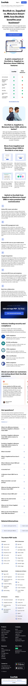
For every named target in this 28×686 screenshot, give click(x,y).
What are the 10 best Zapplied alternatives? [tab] (9, 506)
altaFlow (3, 656)
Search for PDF (21, 610)
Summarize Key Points (7, 606)
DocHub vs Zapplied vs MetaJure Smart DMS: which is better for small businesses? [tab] (10, 445)
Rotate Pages (21, 560)
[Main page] (4, 2)
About (16, 629)
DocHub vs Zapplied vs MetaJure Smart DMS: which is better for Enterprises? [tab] (10, 437)
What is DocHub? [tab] (6, 451)
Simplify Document (8, 602)
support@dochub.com (5, 665)
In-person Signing (7, 583)
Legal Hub (17, 634)
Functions (3, 640)
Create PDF (20, 547)
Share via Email (21, 579)
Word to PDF (7, 544)
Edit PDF (19, 544)
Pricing (2, 635)
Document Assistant (8, 599)
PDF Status (20, 585)
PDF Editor (3, 629)
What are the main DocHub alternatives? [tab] (8, 499)
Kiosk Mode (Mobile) (6, 587)
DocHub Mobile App (5, 650)
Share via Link (21, 576)
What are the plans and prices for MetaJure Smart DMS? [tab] (10, 488)
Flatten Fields (20, 552)
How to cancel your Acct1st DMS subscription (11, 525)
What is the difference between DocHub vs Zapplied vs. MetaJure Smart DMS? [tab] (10, 429)
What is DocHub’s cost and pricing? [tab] (8, 481)
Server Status (4, 634)
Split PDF (20, 555)
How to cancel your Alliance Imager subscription (11, 530)
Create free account (14, 35)
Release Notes (18, 639)
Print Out (20, 618)
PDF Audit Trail (21, 599)
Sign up (24, 2)
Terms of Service (19, 631)
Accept (14, 682)
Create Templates (21, 587)
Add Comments (21, 574)
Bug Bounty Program (20, 640)
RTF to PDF (6, 563)
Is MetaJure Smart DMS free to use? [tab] (9, 475)
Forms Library (4, 637)
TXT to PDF (6, 547)
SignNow (3, 655)
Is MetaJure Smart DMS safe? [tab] (9, 493)
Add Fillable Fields (21, 550)
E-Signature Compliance (20, 635)
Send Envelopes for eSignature (8, 580)
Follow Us (4, 671)
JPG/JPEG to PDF (7, 552)
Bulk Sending (6, 590)
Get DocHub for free (14, 101)
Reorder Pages (21, 563)
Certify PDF (20, 602)
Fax (18, 582)
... (19, 680)
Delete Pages (21, 566)
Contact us (4, 422)
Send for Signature (8, 576)
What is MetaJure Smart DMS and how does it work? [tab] (10, 464)
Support (17, 637)
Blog (2, 648)
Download (20, 616)
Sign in (17, 2)
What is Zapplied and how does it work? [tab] (10, 457)
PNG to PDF (6, 550)
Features (3, 639)
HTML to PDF (7, 560)
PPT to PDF (6, 555)
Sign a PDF (6, 574)
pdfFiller (3, 651)
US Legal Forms (4, 653)
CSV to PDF (6, 558)
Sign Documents (5, 632)
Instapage (3, 658)
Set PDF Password (22, 605)
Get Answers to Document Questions (7, 611)
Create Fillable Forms (21, 591)
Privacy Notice (18, 632)
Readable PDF (21, 608)
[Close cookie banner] (25, 680)
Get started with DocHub (14, 313)
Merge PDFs (20, 558)
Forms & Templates (5, 631)
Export (19, 613)
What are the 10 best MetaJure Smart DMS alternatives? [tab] (9, 512)
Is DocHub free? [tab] (5, 469)
